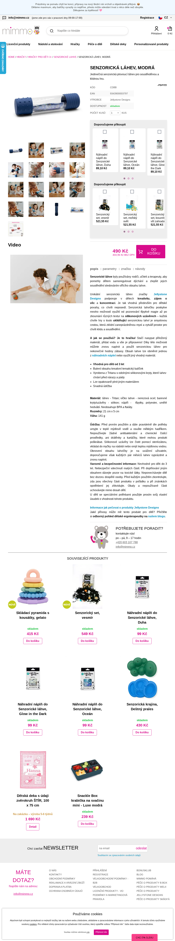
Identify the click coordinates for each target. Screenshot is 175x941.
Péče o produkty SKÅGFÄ (153, 899)
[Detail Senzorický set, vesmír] (87, 586)
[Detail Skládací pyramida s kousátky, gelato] (33, 586)
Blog (140, 874)
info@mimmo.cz (125, 546)
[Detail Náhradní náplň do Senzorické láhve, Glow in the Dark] (33, 678)
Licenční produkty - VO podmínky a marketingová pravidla (110, 895)
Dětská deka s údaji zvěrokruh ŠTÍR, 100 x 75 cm (32, 800)
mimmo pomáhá (146, 878)
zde (88, 932)
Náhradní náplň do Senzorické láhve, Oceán (131, 161)
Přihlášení (100, 870)
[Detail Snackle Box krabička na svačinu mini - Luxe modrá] (87, 769)
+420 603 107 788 (127, 542)
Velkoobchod (102, 886)
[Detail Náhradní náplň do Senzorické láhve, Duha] (142, 586)
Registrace (100, 874)
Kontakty (55, 874)
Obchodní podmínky (62, 878)
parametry (110, 269)
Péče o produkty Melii (151, 886)
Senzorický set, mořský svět (130, 219)
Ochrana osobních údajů (66, 891)
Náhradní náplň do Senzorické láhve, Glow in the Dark (159, 163)
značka (126, 269)
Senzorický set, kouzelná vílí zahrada (159, 219)
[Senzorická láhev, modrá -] (15, 150)
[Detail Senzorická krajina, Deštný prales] (142, 678)
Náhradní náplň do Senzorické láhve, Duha (103, 161)
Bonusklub (144, 870)
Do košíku (153, 251)
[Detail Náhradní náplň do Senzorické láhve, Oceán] (87, 678)
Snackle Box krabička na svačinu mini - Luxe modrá (87, 800)
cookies (33, 924)
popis (94, 269)
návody (140, 269)
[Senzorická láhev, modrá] (46, 102)
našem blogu (156, 516)
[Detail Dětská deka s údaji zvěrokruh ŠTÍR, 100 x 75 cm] (33, 769)
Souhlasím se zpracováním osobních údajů (119, 855)
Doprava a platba (60, 886)
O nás (52, 870)
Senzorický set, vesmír (103, 218)
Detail (32, 826)
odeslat (141, 848)
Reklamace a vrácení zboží (66, 882)
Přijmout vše (101, 932)
